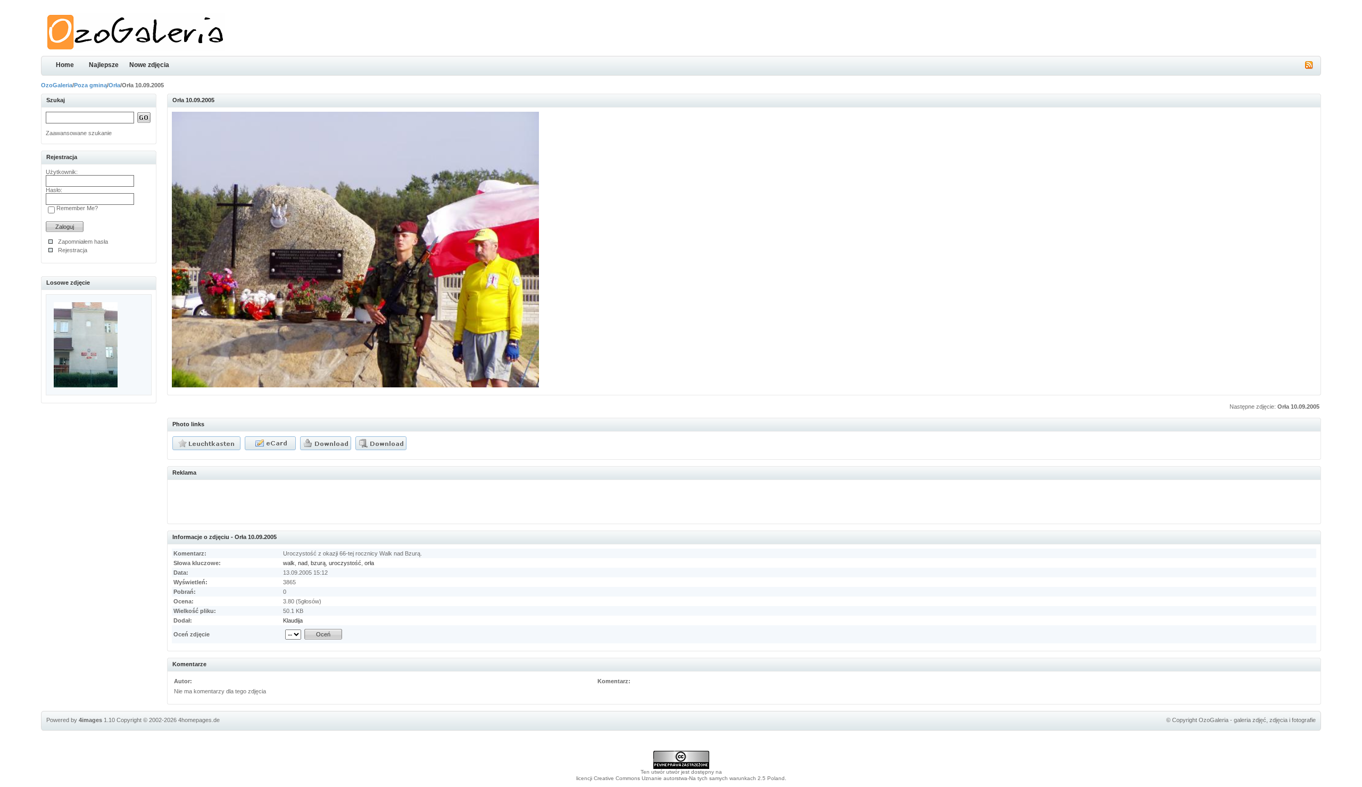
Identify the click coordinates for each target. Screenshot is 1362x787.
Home (65, 65)
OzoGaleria (56, 85)
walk (289, 563)
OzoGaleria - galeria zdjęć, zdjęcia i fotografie (1257, 720)
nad (303, 563)
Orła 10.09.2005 (1298, 406)
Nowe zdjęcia (149, 65)
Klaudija (293, 620)
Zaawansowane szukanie (79, 133)
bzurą (318, 563)
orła (369, 563)
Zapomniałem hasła (83, 241)
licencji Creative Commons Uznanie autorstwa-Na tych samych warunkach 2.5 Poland (680, 778)
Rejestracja (72, 250)
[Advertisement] (296, 500)
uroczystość (345, 563)
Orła (114, 85)
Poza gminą (90, 85)
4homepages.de (199, 720)
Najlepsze (104, 65)
